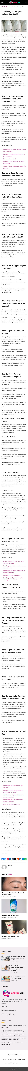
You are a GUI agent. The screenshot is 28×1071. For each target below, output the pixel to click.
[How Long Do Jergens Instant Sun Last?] (14, 25)
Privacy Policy (12, 1059)
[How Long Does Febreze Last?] (14, 906)
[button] (2, 2)
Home (10, 6)
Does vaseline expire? (9, 159)
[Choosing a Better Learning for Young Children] (5, 979)
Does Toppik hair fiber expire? (11, 804)
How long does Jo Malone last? (12, 575)
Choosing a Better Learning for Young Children (12, 1035)
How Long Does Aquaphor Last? (10, 936)
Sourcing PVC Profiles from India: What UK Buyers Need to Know (18, 958)
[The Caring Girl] (15, 2)
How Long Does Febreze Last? (10, 915)
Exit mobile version (14, 1069)
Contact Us (21, 1059)
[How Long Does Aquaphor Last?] (14, 927)
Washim (10, 865)
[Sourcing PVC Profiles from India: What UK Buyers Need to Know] (5, 958)
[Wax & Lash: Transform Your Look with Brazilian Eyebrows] (14, 884)
